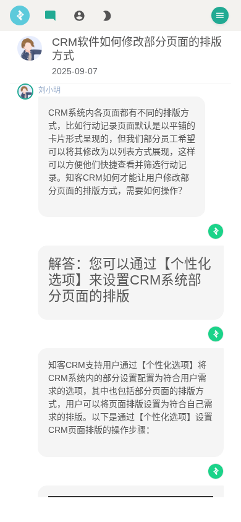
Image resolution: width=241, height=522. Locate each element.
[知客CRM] (20, 15)
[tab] (50, 15)
